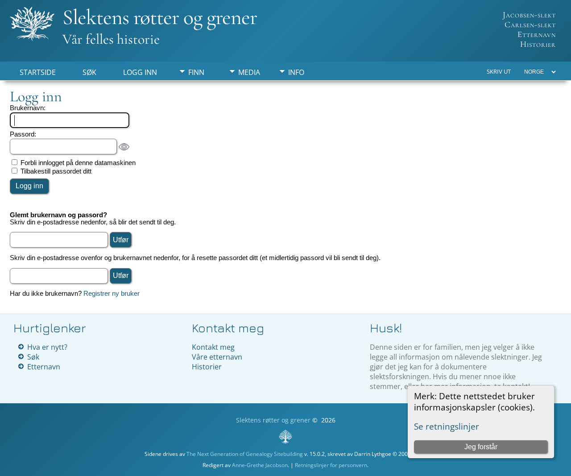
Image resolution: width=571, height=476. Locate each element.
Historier (538, 44)
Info (296, 72)
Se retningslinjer (446, 426)
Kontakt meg (213, 347)
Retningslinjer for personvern (331, 465)
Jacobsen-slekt (529, 15)
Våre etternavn (217, 357)
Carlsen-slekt (530, 24)
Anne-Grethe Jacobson (260, 465)
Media (249, 72)
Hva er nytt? (47, 347)
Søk (89, 72)
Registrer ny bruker (111, 293)
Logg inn (140, 72)
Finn (196, 72)
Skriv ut (499, 71)
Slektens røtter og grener (159, 17)
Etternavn (536, 34)
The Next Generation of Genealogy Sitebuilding (244, 454)
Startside (38, 72)
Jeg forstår (480, 447)
